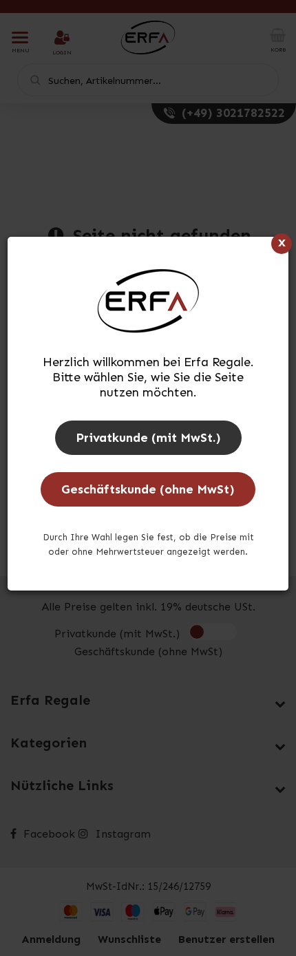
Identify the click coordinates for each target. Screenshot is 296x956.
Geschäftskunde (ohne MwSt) (148, 489)
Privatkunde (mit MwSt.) (148, 437)
